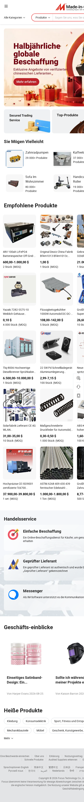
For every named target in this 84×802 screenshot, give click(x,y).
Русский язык (15, 770)
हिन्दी (72, 770)
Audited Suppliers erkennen (63, 759)
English (25, 767)
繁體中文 (53, 767)
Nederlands (58, 770)
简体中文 (38, 767)
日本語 (66, 767)
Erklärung (54, 756)
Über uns (39, 756)
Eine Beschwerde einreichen (14, 756)
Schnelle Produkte (33, 759)
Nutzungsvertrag (73, 756)
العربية (44, 770)
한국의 (31, 770)
